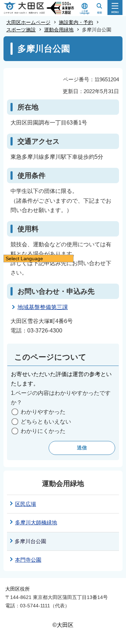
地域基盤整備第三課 (43, 307)
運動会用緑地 (59, 29)
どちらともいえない (46, 422)
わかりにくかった (43, 431)
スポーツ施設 (21, 29)
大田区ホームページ (28, 22)
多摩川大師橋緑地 (36, 522)
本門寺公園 (28, 560)
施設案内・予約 (76, 22)
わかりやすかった (43, 412)
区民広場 (25, 504)
